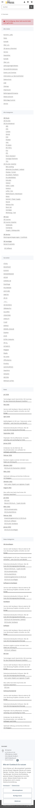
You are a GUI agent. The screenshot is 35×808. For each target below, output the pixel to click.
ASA (7, 129)
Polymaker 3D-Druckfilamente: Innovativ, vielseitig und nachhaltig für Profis (16, 439)
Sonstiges (9, 210)
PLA (7, 150)
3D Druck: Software (10, 521)
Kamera (8, 188)
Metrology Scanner (9, 100)
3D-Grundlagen (8, 544)
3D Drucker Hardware (11, 523)
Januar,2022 (7, 527)
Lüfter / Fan (9, 191)
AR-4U (5, 298)
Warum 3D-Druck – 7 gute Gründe (14, 503)
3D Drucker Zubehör (10, 164)
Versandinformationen (11, 69)
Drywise (6, 332)
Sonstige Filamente (12, 158)
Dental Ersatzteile (9, 244)
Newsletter (7, 55)
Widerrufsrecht (8, 97)
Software (6, 625)
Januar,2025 (7, 443)
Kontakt (6, 41)
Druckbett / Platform (12, 175)
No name (6, 356)
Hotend (8, 183)
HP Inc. (6, 343)
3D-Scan (6, 500)
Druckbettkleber (11, 177)
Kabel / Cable (10, 185)
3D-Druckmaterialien (10, 509)
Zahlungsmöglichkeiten (11, 65)
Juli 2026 (6, 394)
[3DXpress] (10, 2)
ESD (7, 137)
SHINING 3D (7, 281)
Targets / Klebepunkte (13, 230)
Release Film (10, 204)
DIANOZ (6, 325)
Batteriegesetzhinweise (11, 93)
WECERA (6, 377)
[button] (24, 2)
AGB (5, 83)
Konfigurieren (17, 795)
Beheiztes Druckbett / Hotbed (15, 169)
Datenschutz (16, 785)
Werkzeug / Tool (11, 212)
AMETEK (6, 294)
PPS (7, 153)
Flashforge (7, 284)
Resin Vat (9, 207)
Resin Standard (10, 156)
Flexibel (8, 140)
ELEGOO (6, 270)
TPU (7, 161)
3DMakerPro (7, 308)
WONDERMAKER (9, 274)
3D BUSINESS (8, 305)
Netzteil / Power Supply (13, 199)
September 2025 (9, 433)
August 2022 (7, 488)
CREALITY (6, 319)
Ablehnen (17, 801)
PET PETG (9, 148)
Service (6, 52)
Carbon (8, 131)
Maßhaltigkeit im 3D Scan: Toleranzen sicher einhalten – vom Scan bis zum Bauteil (17, 422)
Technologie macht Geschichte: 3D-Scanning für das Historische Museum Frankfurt (17, 400)
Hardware (6, 601)
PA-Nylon (8, 145)
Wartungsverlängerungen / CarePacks (15, 237)
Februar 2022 (8, 515)
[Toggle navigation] (2, 1)
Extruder (8, 180)
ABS (7, 126)
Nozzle (8, 202)
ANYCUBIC (7, 291)
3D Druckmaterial (9, 123)
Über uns (6, 45)
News (5, 38)
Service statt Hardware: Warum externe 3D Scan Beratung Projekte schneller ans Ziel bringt (17, 411)
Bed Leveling (10, 167)
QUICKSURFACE (8, 367)
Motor (8, 196)
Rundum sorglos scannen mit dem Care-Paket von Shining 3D (16, 461)
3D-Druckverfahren (10, 512)
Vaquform (7, 370)
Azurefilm (7, 312)
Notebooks (9, 225)
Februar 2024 (8, 455)
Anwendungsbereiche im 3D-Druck (15, 518)
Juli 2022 (6, 498)
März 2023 (7, 471)
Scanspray (9, 227)
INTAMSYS (7, 346)
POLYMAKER (7, 288)
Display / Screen (11, 172)
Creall (5, 322)
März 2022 (7, 506)
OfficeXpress (7, 360)
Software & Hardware (10, 583)
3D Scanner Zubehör (10, 222)
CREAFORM (7, 315)
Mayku (6, 353)
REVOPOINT (7, 267)
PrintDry (6, 363)
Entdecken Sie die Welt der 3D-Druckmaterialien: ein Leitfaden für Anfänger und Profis (15, 450)
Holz (7, 142)
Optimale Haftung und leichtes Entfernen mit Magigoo (16, 477)
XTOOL (6, 263)
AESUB (6, 277)
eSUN (5, 336)
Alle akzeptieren (17, 790)
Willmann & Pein (9, 381)
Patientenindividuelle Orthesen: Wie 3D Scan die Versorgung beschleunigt (16, 429)
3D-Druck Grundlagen (11, 530)
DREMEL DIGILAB (9, 329)
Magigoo (6, 350)
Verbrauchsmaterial (9, 691)
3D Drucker (7, 121)
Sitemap (6, 86)
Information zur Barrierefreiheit (13, 76)
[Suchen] (31, 7)
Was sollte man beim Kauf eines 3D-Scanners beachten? (15, 493)
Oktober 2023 (8, 465)
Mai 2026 (6, 404)
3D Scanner (7, 219)
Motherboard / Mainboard (14, 194)
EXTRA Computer (9, 339)
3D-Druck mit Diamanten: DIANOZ (14, 468)
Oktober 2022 (8, 481)
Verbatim (6, 374)
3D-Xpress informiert (10, 48)
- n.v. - (5, 301)
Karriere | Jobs (8, 34)
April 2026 (7, 416)
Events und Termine (10, 72)
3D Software (8, 248)
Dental (8, 134)
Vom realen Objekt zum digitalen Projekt (16, 484)
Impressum (6, 785)
